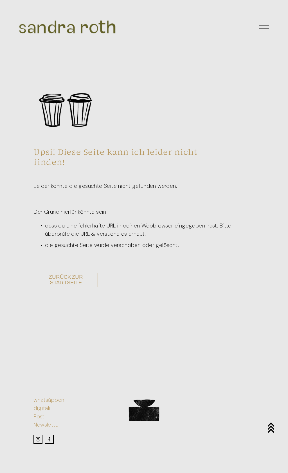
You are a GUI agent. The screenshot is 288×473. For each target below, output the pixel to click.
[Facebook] (49, 439)
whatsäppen (48, 399)
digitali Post (41, 412)
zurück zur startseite (66, 279)
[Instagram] (37, 439)
